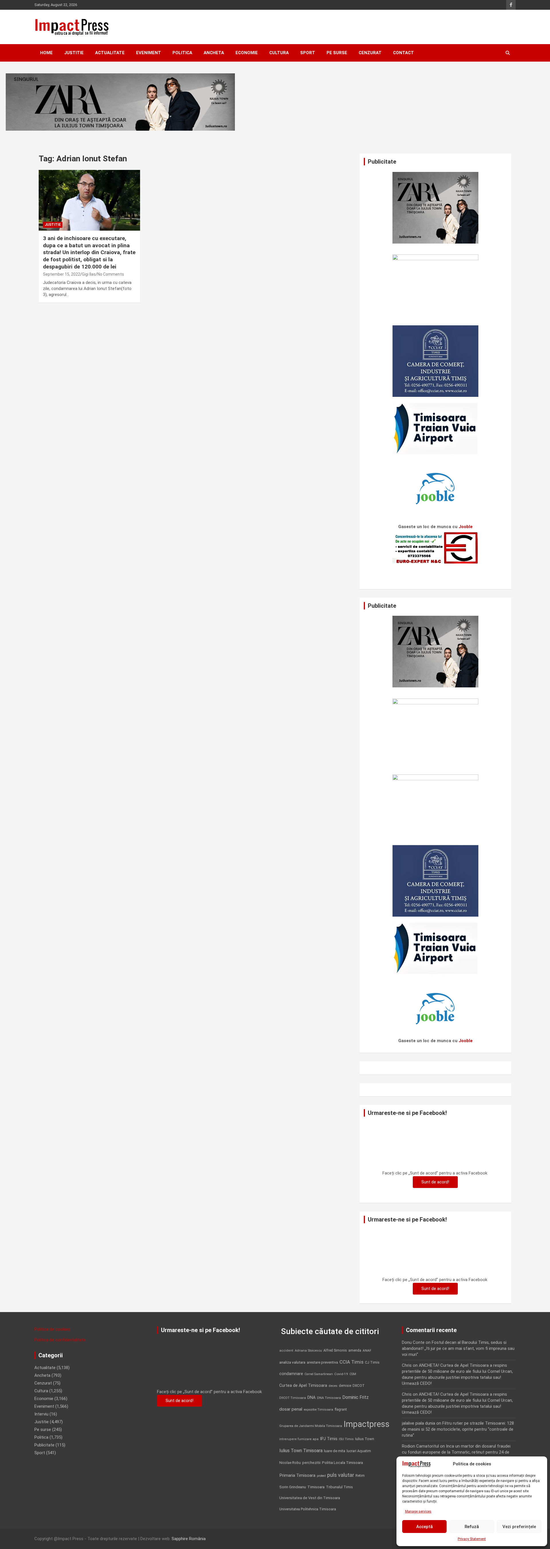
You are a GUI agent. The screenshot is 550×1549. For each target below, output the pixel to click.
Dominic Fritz (355, 1397)
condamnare (291, 1373)
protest (321, 1476)
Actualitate (110, 52)
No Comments (110, 274)
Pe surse (337, 52)
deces (333, 1386)
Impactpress (366, 1424)
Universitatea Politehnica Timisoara (307, 1509)
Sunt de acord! (435, 1182)
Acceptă (424, 1526)
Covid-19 (341, 1374)
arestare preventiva (322, 1362)
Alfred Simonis (335, 1350)
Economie (246, 52)
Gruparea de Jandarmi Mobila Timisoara (310, 1426)
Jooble (466, 526)
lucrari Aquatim (359, 1451)
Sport (307, 52)
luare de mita (334, 1451)
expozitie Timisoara (318, 1409)
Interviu (41, 1414)
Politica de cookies (52, 1329)
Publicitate (44, 1445)
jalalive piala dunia (418, 1423)
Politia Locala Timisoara (342, 1462)
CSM (352, 1374)
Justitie (74, 52)
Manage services (418, 1511)
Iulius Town (364, 1439)
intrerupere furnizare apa (299, 1439)
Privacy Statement (472, 1539)
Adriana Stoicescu (308, 1350)
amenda (354, 1350)
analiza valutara (292, 1362)
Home (46, 52)
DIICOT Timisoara (292, 1398)
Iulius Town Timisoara (301, 1450)
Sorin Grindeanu (292, 1487)
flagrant (341, 1409)
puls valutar (340, 1475)
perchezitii (311, 1462)
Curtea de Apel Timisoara (303, 1385)
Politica (182, 52)
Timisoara (316, 1487)
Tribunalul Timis (339, 1487)
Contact (403, 52)
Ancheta (214, 52)
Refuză (472, 1526)
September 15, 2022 (61, 274)
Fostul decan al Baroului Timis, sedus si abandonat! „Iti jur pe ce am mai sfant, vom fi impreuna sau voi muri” (458, 1348)
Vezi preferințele (519, 1526)
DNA (311, 1397)
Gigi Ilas (89, 274)
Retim (360, 1475)
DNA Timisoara (329, 1398)
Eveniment (148, 52)
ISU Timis (346, 1439)
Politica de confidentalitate (60, 1339)
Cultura (279, 52)
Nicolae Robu (290, 1463)
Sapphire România (189, 1538)
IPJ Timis (328, 1438)
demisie (345, 1386)
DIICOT (359, 1385)
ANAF (367, 1350)
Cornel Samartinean (319, 1374)
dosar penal (290, 1409)
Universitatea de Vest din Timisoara (309, 1498)
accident (286, 1350)
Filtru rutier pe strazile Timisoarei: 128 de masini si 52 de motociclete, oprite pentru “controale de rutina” (458, 1429)
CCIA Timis (351, 1362)
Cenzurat (370, 52)
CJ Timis (372, 1362)
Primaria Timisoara (297, 1475)
